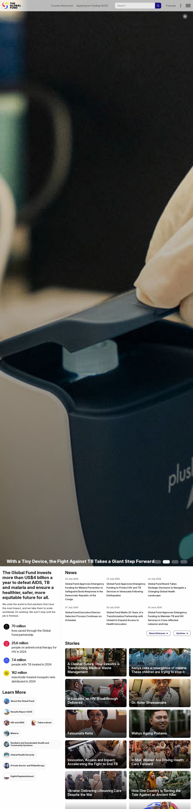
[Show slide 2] (166, 561)
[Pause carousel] (185, 16)
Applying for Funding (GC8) (92, 5)
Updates (180, 633)
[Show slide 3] (175, 561)
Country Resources (62, 5)
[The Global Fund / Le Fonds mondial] (13, 5)
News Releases (157, 633)
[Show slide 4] (183, 561)
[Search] (158, 6)
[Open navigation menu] (188, 5)
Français (171, 5)
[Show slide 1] (157, 561)
